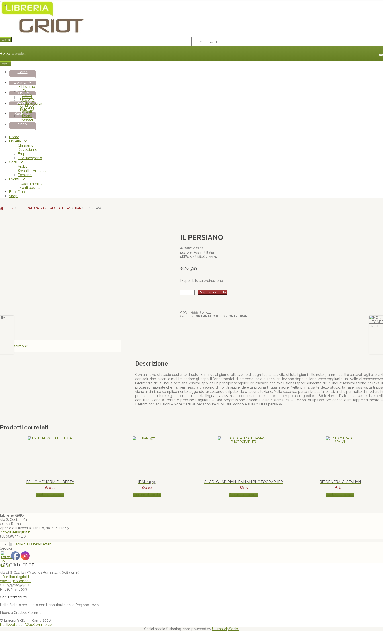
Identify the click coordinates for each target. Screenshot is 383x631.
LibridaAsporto (30, 158)
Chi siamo (27, 87)
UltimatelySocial (225, 629)
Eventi (20, 103)
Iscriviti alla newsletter (33, 544)
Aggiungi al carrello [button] (50, 495)
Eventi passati (27, 118)
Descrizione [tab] (18, 346)
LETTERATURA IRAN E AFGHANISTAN (44, 208)
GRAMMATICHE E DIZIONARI (217, 316)
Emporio (25, 154)
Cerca (6, 39)
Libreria (20, 82)
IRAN (77, 208)
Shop (22, 124)
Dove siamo (27, 149)
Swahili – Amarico (32, 171)
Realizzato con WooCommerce (26, 625)
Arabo (27, 97)
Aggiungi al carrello (212, 292)
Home (23, 72)
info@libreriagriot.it (15, 532)
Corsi (20, 93)
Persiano (25, 175)
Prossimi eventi (27, 109)
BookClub (22, 114)
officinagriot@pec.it (15, 581)
